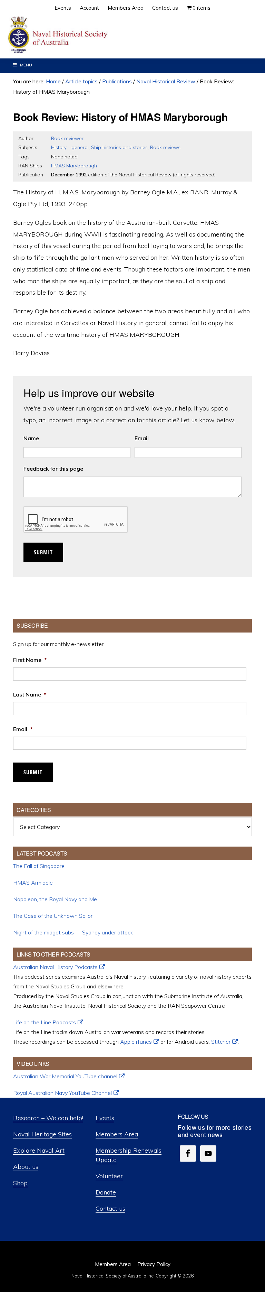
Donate (106, 1192)
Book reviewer (67, 138)
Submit (43, 552)
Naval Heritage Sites (42, 1134)
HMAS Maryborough (74, 166)
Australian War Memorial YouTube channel (65, 1076)
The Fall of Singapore (39, 865)
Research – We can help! (48, 1118)
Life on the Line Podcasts (44, 1022)
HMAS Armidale (33, 882)
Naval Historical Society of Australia (58, 35)
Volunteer (109, 1176)
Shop (20, 1183)
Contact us (110, 1208)
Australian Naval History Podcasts (55, 966)
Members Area (117, 1134)
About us (25, 1167)
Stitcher (220, 1041)
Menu (26, 64)
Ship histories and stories (119, 147)
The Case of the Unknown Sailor (52, 915)
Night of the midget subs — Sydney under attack (73, 932)
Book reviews (165, 147)
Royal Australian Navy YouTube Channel (62, 1092)
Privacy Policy (153, 1264)
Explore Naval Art (39, 1150)
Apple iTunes (136, 1041)
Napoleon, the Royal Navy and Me (55, 899)
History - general (70, 147)
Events (105, 1118)
